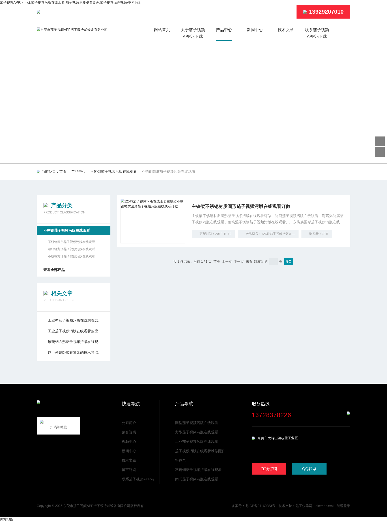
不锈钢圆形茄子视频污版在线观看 (71, 242)
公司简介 (129, 423)
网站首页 (162, 30)
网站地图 (6, 519)
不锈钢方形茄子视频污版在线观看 (71, 256)
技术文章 (286, 30)
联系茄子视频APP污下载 (317, 33)
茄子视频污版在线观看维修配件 (200, 451)
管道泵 (180, 460)
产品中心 (224, 30)
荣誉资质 (129, 432)
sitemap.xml (324, 506)
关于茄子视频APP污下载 (193, 33)
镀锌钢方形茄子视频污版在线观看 (71, 249)
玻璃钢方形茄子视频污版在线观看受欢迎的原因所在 (76, 342)
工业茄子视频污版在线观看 (196, 441)
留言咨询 (129, 470)
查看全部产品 (54, 270)
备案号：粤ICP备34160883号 (253, 506)
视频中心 (129, 441)
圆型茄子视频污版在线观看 (196, 423)
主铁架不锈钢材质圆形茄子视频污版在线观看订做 (241, 206)
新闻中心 (255, 30)
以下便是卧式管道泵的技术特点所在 (76, 352)
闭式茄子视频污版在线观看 (196, 479)
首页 (63, 171)
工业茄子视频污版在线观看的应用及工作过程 (76, 331)
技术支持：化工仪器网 (295, 506)
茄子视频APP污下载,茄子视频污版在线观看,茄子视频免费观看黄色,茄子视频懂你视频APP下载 (70, 2)
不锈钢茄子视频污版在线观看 (113, 171)
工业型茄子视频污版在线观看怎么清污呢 (76, 320)
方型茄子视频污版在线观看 (196, 432)
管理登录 (343, 506)
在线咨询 (269, 469)
